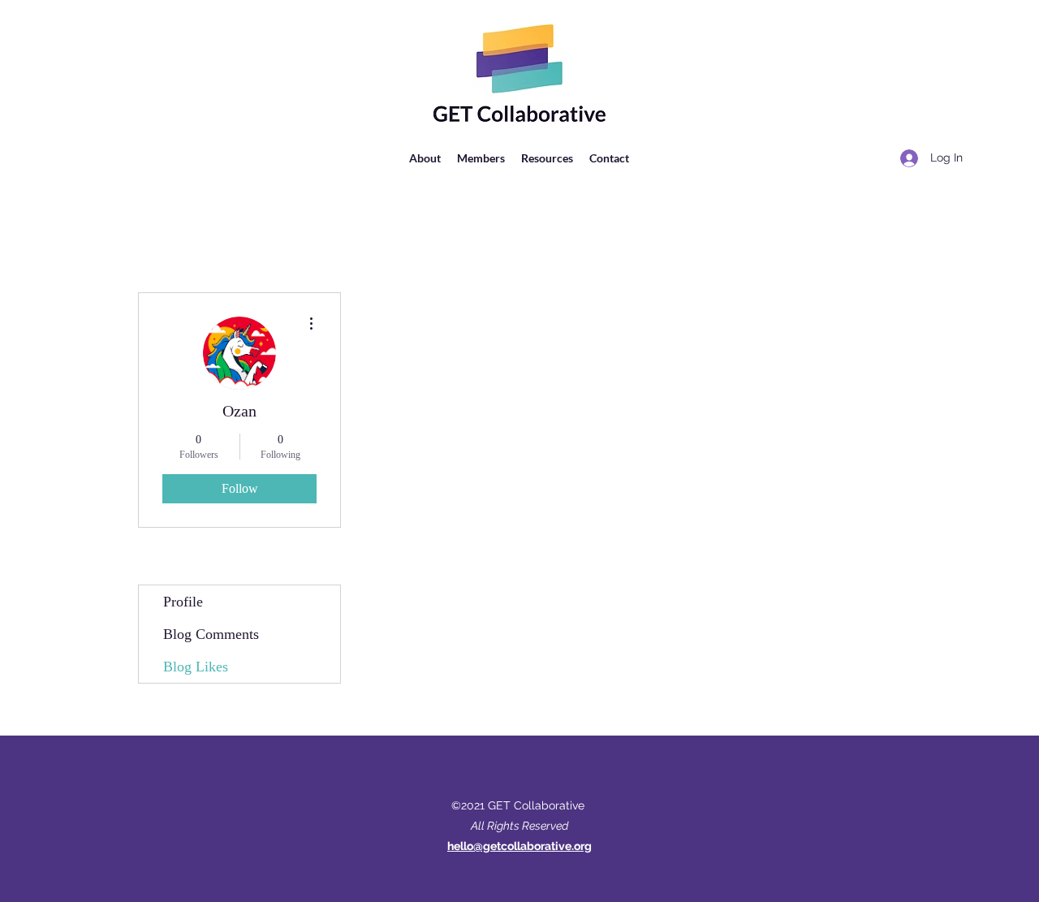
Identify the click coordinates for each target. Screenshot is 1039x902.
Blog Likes (195, 666)
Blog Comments (211, 634)
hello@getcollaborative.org (519, 845)
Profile (183, 601)
